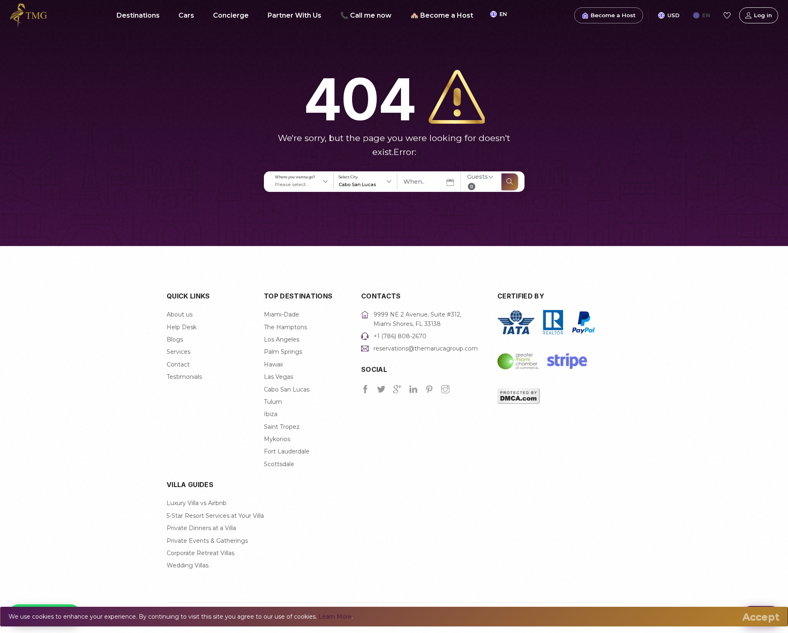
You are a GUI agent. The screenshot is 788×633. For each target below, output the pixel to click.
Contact (178, 364)
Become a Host (613, 15)
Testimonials (184, 376)
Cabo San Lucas (286, 389)
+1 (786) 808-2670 (399, 336)
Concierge (231, 15)
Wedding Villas (187, 565)
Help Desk (182, 327)
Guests (477, 181)
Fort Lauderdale (286, 451)
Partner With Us (294, 15)
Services (178, 351)
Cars (186, 15)
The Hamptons (285, 327)
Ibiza (270, 414)
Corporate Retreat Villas (200, 553)
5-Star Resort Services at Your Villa (215, 515)
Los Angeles (281, 339)
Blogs (175, 339)
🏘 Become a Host (441, 15)
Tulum (273, 401)
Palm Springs (283, 351)
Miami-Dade (281, 314)
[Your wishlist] (727, 15)
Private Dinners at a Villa (201, 528)
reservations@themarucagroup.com (425, 348)
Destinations (138, 15)
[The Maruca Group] (28, 14)
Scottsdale (279, 464)
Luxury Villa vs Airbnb (197, 503)
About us (179, 314)
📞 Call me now (366, 15)
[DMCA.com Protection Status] (518, 395)
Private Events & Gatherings (207, 540)
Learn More (335, 616)
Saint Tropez (282, 426)
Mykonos (277, 439)
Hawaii (273, 364)
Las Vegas (278, 376)
